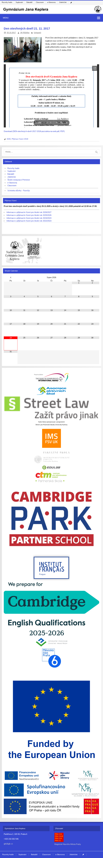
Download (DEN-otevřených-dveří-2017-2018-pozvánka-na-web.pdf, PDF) (34, 131)
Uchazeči (37, 33)
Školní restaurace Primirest (18, 180)
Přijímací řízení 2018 (20, 139)
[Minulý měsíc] (10, 277)
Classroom (40, 2)
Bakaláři (29, 2)
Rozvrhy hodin (7, 2)
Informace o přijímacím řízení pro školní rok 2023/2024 (29, 218)
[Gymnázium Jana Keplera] (51, 13)
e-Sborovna (51, 2)
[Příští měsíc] (92, 277)
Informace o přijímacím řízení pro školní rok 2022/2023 (29, 221)
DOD (9, 139)
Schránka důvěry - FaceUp (18, 190)
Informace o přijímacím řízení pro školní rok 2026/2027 (29, 212)
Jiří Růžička (24, 33)
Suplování (19, 2)
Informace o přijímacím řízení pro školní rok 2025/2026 (29, 215)
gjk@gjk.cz (8, 844)
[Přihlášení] (71, 3)
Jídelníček (63, 2)
